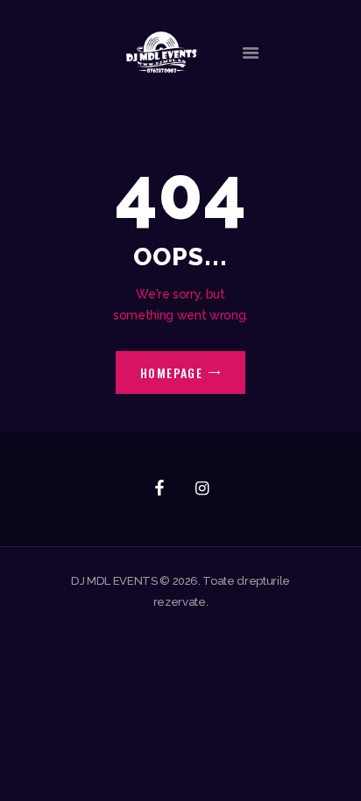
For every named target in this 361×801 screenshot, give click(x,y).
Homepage (171, 372)
